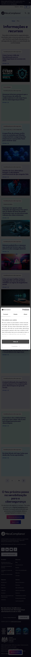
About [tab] (25, 314)
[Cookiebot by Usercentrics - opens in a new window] (22, 310)
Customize (15, 346)
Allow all (15, 341)
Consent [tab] (5, 314)
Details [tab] (15, 314)
